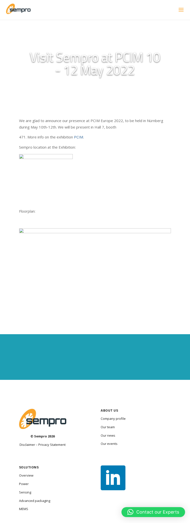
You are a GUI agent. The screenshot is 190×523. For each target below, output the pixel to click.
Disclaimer (27, 444)
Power (24, 484)
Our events (109, 443)
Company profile (113, 418)
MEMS (23, 509)
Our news (108, 435)
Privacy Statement (52, 444)
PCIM (78, 136)
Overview (26, 475)
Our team (108, 427)
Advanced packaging (34, 500)
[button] (153, 512)
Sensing (25, 492)
